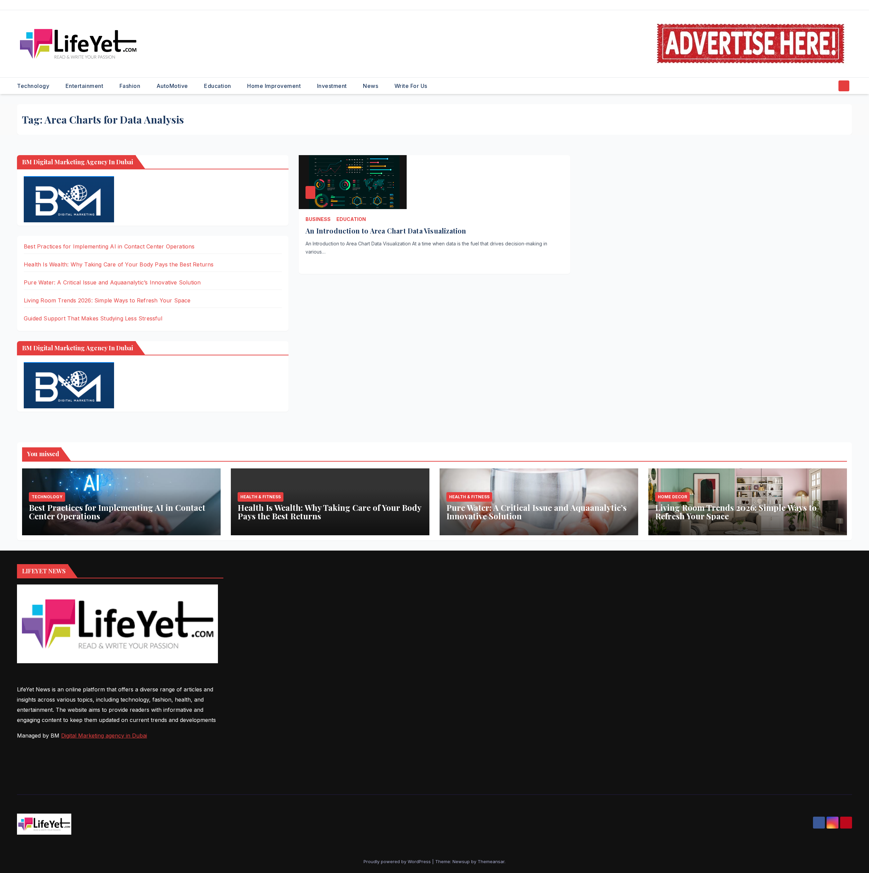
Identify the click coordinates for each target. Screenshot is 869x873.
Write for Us (410, 85)
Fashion (130, 85)
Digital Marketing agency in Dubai (104, 735)
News (371, 85)
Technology (34, 85)
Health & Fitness (260, 496)
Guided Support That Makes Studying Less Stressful (93, 318)
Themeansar (491, 861)
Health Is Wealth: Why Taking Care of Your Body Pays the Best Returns (119, 264)
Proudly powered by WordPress (398, 861)
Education (218, 85)
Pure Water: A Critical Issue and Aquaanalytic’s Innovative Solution (112, 282)
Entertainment (85, 85)
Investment (333, 85)
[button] (831, 85)
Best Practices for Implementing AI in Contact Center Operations (109, 246)
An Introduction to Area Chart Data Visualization (386, 230)
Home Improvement (274, 85)
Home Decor (672, 496)
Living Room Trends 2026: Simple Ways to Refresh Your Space (107, 300)
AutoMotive (173, 85)
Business (318, 219)
